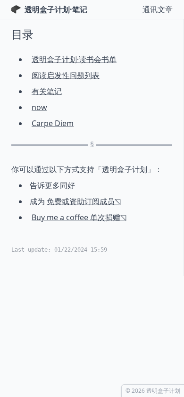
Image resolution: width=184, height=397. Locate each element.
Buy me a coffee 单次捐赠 (76, 217)
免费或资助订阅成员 (81, 201)
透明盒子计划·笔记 (56, 9)
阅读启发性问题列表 (66, 75)
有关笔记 (47, 91)
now (39, 107)
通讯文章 (157, 9)
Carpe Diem (53, 123)
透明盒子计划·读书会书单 (74, 59)
